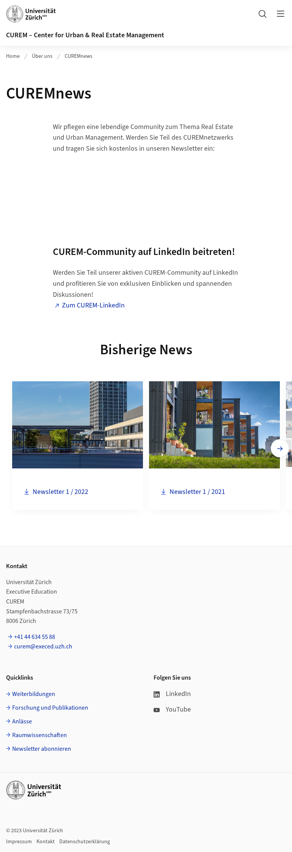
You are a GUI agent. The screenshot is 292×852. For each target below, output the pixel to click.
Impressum (19, 842)
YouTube (178, 709)
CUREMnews (78, 56)
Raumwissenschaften (39, 735)
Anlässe (22, 721)
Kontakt (45, 842)
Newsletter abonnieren (41, 749)
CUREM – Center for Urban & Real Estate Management (85, 35)
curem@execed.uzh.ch (43, 646)
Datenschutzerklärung (84, 842)
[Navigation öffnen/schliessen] (280, 14)
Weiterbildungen (33, 694)
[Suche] (262, 14)
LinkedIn (178, 694)
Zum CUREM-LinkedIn (93, 305)
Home (13, 56)
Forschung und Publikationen (50, 708)
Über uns (42, 56)
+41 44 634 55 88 (34, 637)
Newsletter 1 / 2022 (59, 492)
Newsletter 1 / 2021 (196, 492)
